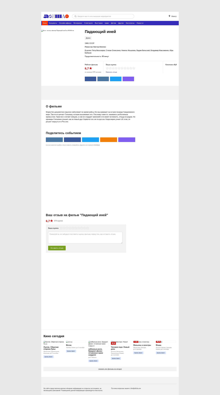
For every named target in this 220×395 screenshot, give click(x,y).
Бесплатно (130, 23)
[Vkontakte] (103, 79)
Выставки (99, 23)
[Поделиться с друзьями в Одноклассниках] (108, 139)
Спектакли (88, 23)
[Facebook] (90, 79)
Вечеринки (78, 23)
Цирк (107, 23)
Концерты (53, 23)
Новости (140, 23)
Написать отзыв (111, 72)
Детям (113, 23)
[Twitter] (115, 79)
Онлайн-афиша (65, 23)
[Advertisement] (110, 5)
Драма (88, 38)
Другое (121, 23)
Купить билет (48, 356)
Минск (173, 16)
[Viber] (128, 79)
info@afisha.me (135, 388)
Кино (45, 23)
